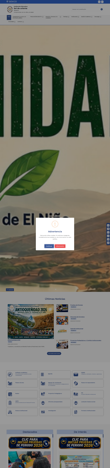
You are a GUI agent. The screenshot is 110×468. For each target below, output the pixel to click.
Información (60, 246)
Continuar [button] (49, 246)
